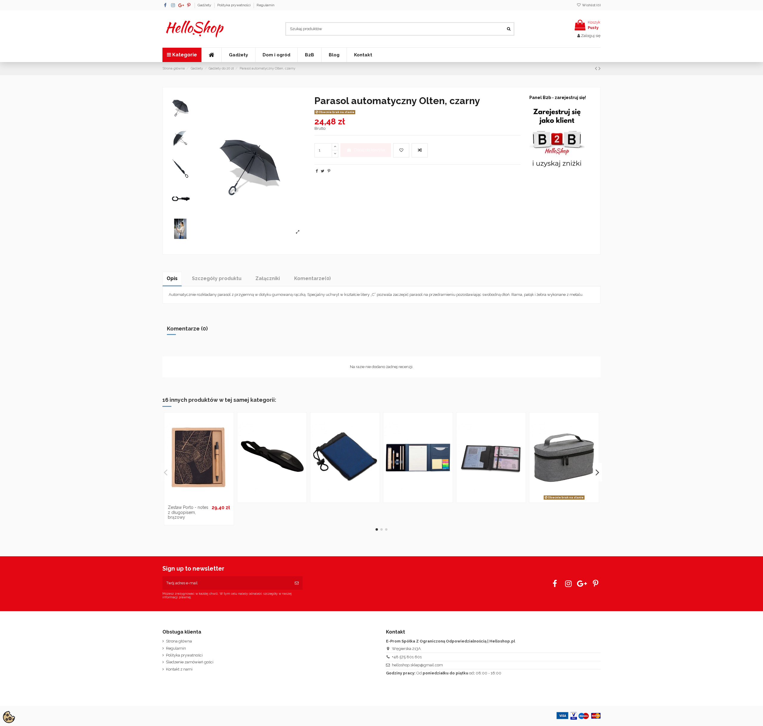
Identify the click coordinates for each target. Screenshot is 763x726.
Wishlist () (591, 5)
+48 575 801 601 (407, 657)
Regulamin (266, 5)
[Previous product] (596, 68)
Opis (172, 278)
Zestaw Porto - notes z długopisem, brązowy (188, 512)
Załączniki (267, 278)
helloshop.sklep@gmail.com (417, 665)
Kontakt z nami (179, 669)
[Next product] (599, 68)
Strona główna (179, 641)
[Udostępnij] (317, 171)
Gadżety (205, 5)
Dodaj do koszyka (369, 150)
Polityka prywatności (234, 5)
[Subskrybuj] (297, 583)
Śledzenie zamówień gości (189, 662)
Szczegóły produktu (216, 278)
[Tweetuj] (322, 171)
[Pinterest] (329, 171)
